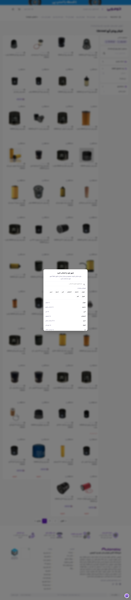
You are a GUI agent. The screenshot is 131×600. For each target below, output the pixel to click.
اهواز (83, 296)
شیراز (57, 292)
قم (78, 296)
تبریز (51, 292)
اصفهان (69, 292)
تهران (83, 292)
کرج (63, 292)
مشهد (76, 292)
